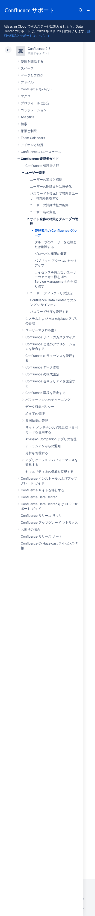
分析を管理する (36, 453)
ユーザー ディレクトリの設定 (51, 293)
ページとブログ (32, 75)
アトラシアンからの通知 (43, 446)
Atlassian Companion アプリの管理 (51, 439)
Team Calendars (33, 138)
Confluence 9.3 (39, 49)
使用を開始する (32, 61)
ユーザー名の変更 (43, 212)
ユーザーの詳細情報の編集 (49, 205)
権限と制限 (29, 131)
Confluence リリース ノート (41, 536)
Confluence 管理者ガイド (40, 159)
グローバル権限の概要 (51, 254)
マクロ (25, 96)
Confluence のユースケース (41, 152)
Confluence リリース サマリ (41, 515)
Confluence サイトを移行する (42, 490)
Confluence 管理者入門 (42, 166)
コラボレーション (33, 110)
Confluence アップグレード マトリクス (49, 522)
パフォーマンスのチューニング (47, 400)
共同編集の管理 (36, 420)
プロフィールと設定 (35, 103)
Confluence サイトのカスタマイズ (50, 337)
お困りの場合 (30, 529)
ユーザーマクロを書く (41, 330)
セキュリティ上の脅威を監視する (49, 471)
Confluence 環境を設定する (45, 393)
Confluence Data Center (38, 497)
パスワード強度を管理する (49, 312)
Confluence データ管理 (42, 367)
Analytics (27, 117)
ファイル (27, 82)
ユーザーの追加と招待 (46, 179)
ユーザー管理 (35, 172)
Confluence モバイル (36, 89)
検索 (80, 10)
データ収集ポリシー (39, 407)
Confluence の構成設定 (42, 374)
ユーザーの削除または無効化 (51, 186)
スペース (27, 68)
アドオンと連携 (32, 145)
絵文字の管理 (35, 413)
